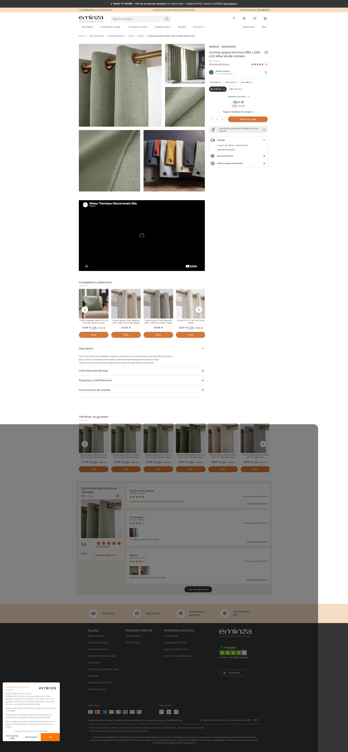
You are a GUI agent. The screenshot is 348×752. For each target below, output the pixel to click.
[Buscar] (167, 19)
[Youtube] (169, 712)
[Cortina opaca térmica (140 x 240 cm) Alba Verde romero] (158, 438)
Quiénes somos (133, 636)
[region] (174, 36)
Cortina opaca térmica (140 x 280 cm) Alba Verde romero (93, 456)
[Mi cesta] (265, 19)
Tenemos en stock (237, 96)
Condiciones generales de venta (103, 669)
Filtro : (84, 553)
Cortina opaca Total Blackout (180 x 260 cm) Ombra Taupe (158, 321)
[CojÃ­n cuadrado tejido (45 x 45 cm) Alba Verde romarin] (93, 304)
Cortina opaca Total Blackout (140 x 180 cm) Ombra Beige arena (126, 323)
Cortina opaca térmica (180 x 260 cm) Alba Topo (255, 456)
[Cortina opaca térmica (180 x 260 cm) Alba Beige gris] (223, 438)
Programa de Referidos (175, 642)
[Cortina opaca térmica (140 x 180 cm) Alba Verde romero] (126, 438)
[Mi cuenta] (244, 19)
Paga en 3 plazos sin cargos (237, 112)
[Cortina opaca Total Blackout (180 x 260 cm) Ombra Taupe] (158, 304)
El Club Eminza (171, 636)
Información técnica (219, 64)
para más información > (226, 149)
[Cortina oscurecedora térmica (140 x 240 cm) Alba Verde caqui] (191, 438)
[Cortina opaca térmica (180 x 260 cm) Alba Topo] (255, 438)
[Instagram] (176, 712)
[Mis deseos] (255, 19)
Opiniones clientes (96, 689)
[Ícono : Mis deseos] (266, 52)
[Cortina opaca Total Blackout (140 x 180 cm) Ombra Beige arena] (126, 304)
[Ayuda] (234, 19)
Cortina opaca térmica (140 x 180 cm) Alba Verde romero (126, 456)
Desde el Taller (133, 642)
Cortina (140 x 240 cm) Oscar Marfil (190, 321)
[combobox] (106, 555)
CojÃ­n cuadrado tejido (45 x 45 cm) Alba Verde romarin (93, 321)
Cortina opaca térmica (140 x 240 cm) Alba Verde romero (158, 456)
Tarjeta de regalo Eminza (176, 649)
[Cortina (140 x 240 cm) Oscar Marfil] (191, 304)
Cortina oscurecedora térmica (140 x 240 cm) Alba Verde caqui (191, 457)
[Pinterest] (161, 712)
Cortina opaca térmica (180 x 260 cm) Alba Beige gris (223, 456)
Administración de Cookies (100, 682)
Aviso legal (93, 676)
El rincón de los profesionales (177, 656)
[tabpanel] (151, 27)
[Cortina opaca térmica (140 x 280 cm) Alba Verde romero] (93, 438)
